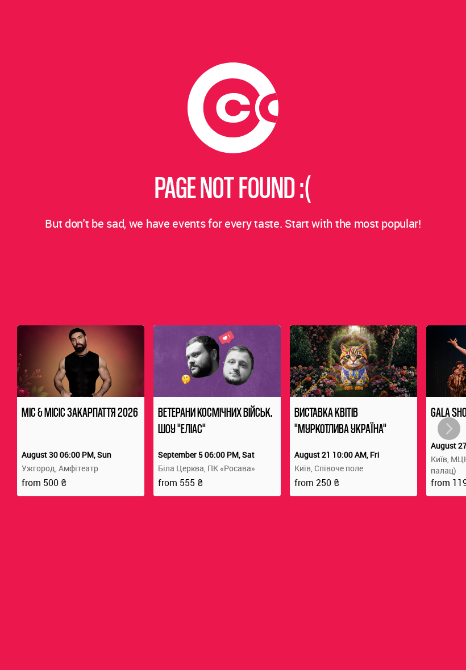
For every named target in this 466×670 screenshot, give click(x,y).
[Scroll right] (449, 428)
